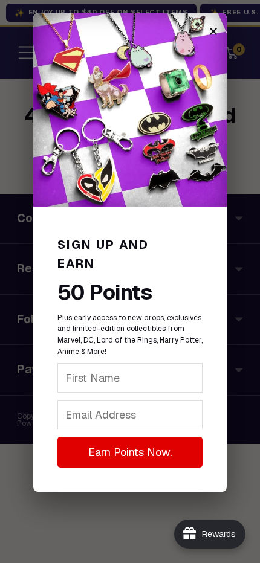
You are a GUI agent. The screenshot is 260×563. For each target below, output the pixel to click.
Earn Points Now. (130, 452)
